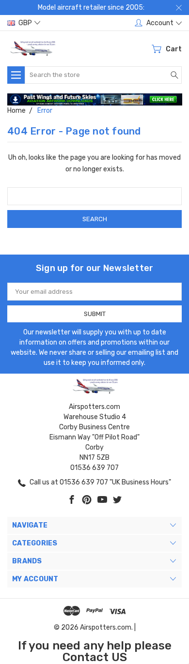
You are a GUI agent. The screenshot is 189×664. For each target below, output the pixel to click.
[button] (94, 99)
